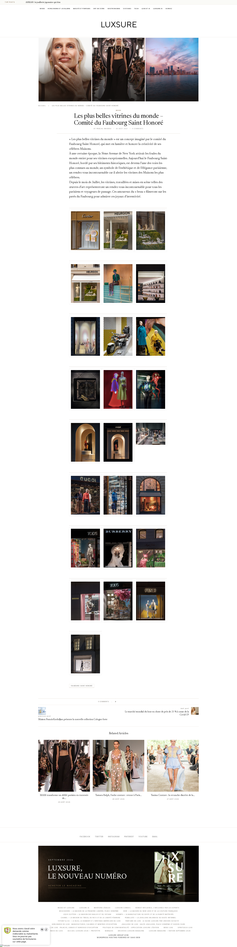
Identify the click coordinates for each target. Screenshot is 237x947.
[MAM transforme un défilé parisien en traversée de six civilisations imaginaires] (118, 69)
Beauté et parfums (81, 8)
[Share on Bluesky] (136, 702)
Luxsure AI (158, 8)
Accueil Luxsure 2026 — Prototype (84, 931)
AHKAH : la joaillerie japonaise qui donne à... (45, 2)
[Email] (128, 33)
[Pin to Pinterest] (126, 702)
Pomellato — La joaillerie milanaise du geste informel (150, 918)
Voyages (127, 8)
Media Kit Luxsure (66, 908)
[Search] (197, 9)
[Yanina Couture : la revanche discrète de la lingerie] (173, 766)
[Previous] (19, 2)
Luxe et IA (146, 8)
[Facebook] (109, 33)
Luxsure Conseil (123, 908)
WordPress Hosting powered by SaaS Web (118, 937)
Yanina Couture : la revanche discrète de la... (173, 795)
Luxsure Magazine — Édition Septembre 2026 (170, 931)
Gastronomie (114, 8)
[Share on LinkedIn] (128, 702)
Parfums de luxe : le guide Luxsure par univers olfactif (152, 921)
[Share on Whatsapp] (131, 702)
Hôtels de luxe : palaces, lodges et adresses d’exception (71, 928)
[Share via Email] (139, 702)
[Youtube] (124, 33)
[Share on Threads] (134, 702)
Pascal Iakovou (104, 129)
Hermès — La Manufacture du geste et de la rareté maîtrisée (145, 914)
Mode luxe (168, 928)
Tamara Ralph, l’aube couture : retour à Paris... (118, 795)
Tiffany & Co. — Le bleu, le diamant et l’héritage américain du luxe (89, 921)
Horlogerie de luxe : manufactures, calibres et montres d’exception (84, 924)
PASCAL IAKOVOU (52, 97)
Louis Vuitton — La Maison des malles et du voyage (87, 914)
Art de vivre (98, 8)
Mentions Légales (102, 908)
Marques (109, 931)
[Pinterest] (120, 33)
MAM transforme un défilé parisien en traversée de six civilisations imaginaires (113, 89)
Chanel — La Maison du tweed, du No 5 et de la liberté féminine (90, 918)
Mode (42, 8)
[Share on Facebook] (121, 702)
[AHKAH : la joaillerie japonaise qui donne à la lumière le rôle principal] (65, 69)
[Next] (23, 2)
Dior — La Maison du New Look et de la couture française (150, 911)
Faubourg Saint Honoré (81, 686)
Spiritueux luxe (185, 928)
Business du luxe (54, 931)
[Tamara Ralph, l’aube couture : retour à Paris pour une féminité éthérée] (118, 766)
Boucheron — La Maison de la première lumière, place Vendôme (89, 911)
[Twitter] (113, 33)
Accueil (42, 106)
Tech (136, 8)
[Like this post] (117, 702)
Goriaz (169, 8)
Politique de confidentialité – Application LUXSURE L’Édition (131, 928)
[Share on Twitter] (123, 702)
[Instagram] (116, 33)
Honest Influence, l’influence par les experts (157, 908)
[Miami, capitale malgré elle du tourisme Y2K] (172, 69)
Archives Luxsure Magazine (131, 931)
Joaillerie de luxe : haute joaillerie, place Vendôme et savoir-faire (153, 924)
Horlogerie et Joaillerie (59, 8)
